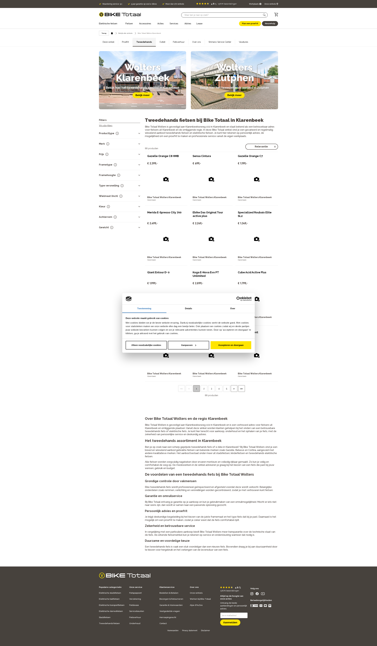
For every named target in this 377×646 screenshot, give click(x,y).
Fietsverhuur (179, 42)
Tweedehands (144, 42)
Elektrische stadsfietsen (110, 593)
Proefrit (125, 42)
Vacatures (243, 42)
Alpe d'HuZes (196, 605)
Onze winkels (196, 593)
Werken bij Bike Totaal (200, 599)
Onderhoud (134, 623)
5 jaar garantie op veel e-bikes (144, 4)
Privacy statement (189, 631)
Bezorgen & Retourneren (171, 599)
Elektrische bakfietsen (109, 599)
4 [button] (219, 388)
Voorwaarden (172, 631)
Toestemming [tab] (144, 308)
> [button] (234, 388)
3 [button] (211, 388)
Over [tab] (232, 308)
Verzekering (135, 599)
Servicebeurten (136, 611)
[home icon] (112, 33)
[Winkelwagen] (276, 14)
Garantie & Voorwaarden (171, 605)
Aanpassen (187, 345)
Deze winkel (108, 42)
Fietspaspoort (135, 593)
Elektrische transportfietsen (111, 605)
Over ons (196, 42)
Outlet (162, 42)
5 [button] (226, 388)
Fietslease (134, 605)
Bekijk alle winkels (125, 33)
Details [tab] (188, 308)
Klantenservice (167, 587)
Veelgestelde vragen (169, 611)
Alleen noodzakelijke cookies (146, 345)
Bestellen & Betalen (168, 593)
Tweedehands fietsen (109, 623)
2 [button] (204, 388)
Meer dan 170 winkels (175, 4)
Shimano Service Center (220, 42)
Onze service (135, 587)
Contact (163, 623)
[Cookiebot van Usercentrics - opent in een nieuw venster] (239, 299)
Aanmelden (230, 622)
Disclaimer (205, 631)
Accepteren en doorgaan (231, 345)
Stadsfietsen (104, 617)
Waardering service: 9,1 (112, 4)
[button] (264, 15)
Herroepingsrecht (167, 617)
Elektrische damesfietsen (111, 611)
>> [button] (241, 388)
